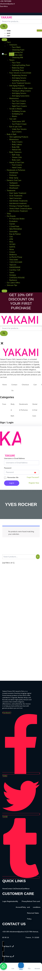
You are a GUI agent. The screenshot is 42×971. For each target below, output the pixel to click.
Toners (11, 60)
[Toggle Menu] (4, 39)
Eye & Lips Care (15, 127)
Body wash (16, 160)
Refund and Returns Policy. (30, 910)
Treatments (11, 190)
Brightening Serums (19, 75)
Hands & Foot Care (16, 162)
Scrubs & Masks (15, 109)
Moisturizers (14, 98)
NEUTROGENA (15, 229)
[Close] (4, 291)
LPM (11, 239)
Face (9, 42)
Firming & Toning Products (19, 206)
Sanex (11, 272)
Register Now (34, 483)
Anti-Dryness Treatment (18, 211)
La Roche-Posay (15, 257)
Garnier (12, 224)
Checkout (10, 38)
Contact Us (11, 43)
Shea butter (13, 260)
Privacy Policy (24, 904)
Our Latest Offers (13, 283)
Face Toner (16, 63)
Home (8, 31)
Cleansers (13, 45)
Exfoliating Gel (17, 114)
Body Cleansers (15, 152)
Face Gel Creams (19, 104)
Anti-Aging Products (16, 86)
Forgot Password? (33, 477)
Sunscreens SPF (18, 121)
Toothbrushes (14, 185)
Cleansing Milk (17, 57)
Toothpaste (13, 183)
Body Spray (13, 178)
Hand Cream (17, 167)
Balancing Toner (18, 68)
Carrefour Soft (14, 270)
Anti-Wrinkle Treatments (18, 201)
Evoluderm (13, 221)
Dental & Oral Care (14, 180)
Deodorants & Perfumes (16, 170)
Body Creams (17, 142)
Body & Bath (11, 134)
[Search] (4, 26)
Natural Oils (16, 150)
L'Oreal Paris (14, 226)
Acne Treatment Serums (21, 83)
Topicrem (12, 265)
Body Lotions (17, 144)
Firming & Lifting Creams (21, 91)
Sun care (12, 119)
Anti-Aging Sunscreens (20, 96)
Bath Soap (16, 155)
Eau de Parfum (15, 234)
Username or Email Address (14, 458)
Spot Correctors (15, 198)
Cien (11, 237)
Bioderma (13, 255)
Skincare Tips (12, 285)
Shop (8, 33)
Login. (4, 901)
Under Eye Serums (19, 129)
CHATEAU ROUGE (17, 278)
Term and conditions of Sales (36, 907)
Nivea (11, 249)
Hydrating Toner (18, 70)
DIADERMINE (14, 267)
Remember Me (12, 477)
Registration (11, 901)
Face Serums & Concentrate (20, 73)
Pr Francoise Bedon (16, 219)
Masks (14, 116)
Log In (11, 483)
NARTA (12, 247)
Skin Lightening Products (18, 137)
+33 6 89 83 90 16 (5, 934)
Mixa (11, 242)
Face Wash (16, 47)
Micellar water (17, 55)
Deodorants (13, 173)
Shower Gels (17, 157)
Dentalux (12, 275)
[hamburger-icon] (39, 30)
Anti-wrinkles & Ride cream (22, 88)
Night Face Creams (19, 106)
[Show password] (35, 472)
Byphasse (13, 280)
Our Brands (11, 216)
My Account (11, 46)
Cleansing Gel (17, 52)
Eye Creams (17, 132)
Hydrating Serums (19, 80)
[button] (1, 339)
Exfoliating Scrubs (19, 111)
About (9, 41)
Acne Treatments (15, 196)
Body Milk (15, 147)
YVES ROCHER (15, 262)
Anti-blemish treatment (17, 203)
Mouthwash (13, 188)
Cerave (12, 252)
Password (7, 468)
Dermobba (13, 232)
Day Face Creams (19, 101)
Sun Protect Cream (19, 124)
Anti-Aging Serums (19, 78)
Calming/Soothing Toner (21, 65)
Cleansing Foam (18, 50)
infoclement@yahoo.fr (17, 932)
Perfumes (13, 175)
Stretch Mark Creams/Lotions (20, 208)
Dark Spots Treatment (17, 193)
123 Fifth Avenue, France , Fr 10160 (32, 934)
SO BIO (12, 244)
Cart (8, 36)
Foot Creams (17, 165)
